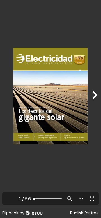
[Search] (69, 198)
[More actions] (80, 198)
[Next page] (94, 104)
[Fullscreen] (92, 198)
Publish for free (84, 212)
